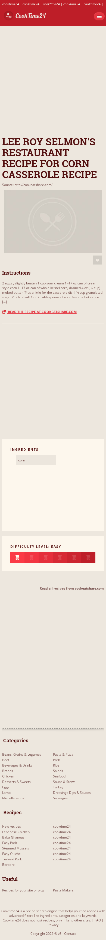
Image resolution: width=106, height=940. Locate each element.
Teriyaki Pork (12, 859)
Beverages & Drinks (17, 765)
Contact (70, 933)
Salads (58, 770)
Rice (56, 765)
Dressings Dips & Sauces (72, 792)
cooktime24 (10, 4)
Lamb (6, 792)
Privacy (53, 925)
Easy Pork (9, 842)
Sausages (60, 798)
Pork (56, 760)
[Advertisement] (53, 79)
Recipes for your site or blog (23, 890)
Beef (5, 760)
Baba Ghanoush (14, 837)
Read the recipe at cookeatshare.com (42, 312)
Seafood (59, 776)
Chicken (8, 776)
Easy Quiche (11, 853)
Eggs (6, 787)
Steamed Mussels (15, 848)
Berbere (8, 864)
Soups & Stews (64, 781)
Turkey (58, 787)
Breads (7, 770)
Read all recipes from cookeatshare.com (72, 588)
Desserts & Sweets (16, 781)
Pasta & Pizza (63, 754)
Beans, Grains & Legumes (21, 754)
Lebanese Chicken (16, 832)
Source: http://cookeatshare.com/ (27, 184)
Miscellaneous (13, 798)
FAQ (98, 920)
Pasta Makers (63, 890)
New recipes (11, 826)
